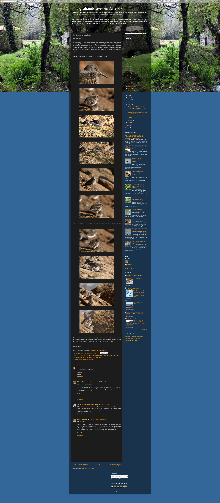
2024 (128, 64)
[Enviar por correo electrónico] (100, 353)
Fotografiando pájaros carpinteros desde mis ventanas (138, 186)
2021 (128, 66)
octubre (130, 88)
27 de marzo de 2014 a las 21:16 (104, 367)
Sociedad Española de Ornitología (134, 338)
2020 (128, 68)
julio (129, 95)
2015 (128, 79)
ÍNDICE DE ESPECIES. (99, 350)
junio (129, 97)
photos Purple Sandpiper (97, 357)
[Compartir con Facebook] (105, 353)
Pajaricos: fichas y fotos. (131, 340)
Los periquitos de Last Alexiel (135, 312)
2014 (128, 82)
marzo (130, 104)
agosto (130, 93)
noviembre (131, 86)
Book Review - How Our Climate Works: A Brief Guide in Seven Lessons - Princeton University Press (139, 293)
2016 (128, 77)
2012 (128, 127)
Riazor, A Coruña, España (86, 359)
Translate (124, 478)
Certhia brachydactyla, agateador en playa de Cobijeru (138, 173)
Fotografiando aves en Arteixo (97, 8)
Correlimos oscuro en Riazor (139, 219)
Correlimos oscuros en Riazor (136, 106)
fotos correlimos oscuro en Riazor (87, 355)
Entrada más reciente (80, 465)
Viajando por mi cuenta (133, 319)
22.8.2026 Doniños (137, 278)
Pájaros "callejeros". (137, 209)
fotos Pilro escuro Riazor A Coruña (106, 355)
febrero (130, 120)
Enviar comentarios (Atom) (87, 468)
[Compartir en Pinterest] (107, 353)
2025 (128, 61)
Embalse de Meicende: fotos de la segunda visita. (139, 198)
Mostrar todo (144, 329)
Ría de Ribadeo (130, 300)
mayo (129, 99)
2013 (128, 125)
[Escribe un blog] (102, 353)
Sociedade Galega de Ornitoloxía (134, 336)
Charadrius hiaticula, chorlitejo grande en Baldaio (139, 230)
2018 (128, 73)
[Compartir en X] (104, 353)
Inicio (99, 465)
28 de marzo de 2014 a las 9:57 (98, 381)
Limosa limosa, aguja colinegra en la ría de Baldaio (137, 160)
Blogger (122, 491)
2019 (128, 70)
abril (129, 102)
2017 (128, 75)
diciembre (131, 84)
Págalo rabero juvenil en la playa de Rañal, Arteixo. (139, 242)
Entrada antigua (115, 465)
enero (129, 122)
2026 (128, 59)
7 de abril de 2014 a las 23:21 (98, 419)
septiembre (131, 90)
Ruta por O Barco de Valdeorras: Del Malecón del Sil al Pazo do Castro (139, 322)
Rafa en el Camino (82, 381)
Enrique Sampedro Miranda (85, 404)
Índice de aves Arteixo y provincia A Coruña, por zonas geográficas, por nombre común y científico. (134, 137)
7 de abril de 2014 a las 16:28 (101, 404)
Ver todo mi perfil (129, 268)
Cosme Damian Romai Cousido (86, 367)
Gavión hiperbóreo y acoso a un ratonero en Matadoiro (136, 109)
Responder (80, 376)
